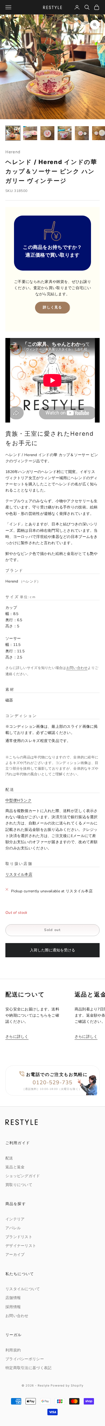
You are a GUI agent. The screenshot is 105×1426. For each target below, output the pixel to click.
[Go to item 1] (12, 133)
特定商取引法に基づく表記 (28, 1367)
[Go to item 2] (30, 133)
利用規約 (13, 1350)
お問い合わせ (77, 667)
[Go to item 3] (47, 133)
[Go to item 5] (81, 133)
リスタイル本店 (18, 874)
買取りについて (18, 1184)
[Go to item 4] (64, 133)
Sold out (52, 929)
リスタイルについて (22, 1289)
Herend (12, 152)
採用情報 (13, 1306)
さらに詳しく (17, 1036)
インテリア (14, 1219)
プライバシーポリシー (24, 1359)
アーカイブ (14, 1254)
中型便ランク (18, 800)
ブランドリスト (18, 1236)
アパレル (13, 1228)
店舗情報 (13, 1297)
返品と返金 (14, 1167)
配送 (9, 1158)
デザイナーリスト (20, 1245)
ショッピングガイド (22, 1175)
